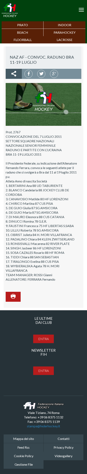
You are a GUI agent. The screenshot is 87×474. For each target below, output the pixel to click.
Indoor (64, 25)
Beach (22, 32)
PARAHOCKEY (64, 32)
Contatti (63, 439)
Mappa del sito (23, 439)
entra (43, 339)
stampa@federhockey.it (43, 426)
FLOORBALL (23, 40)
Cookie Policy (23, 456)
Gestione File (24, 464)
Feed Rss (23, 447)
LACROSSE (64, 40)
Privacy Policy (63, 447)
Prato (22, 25)
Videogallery (63, 456)
